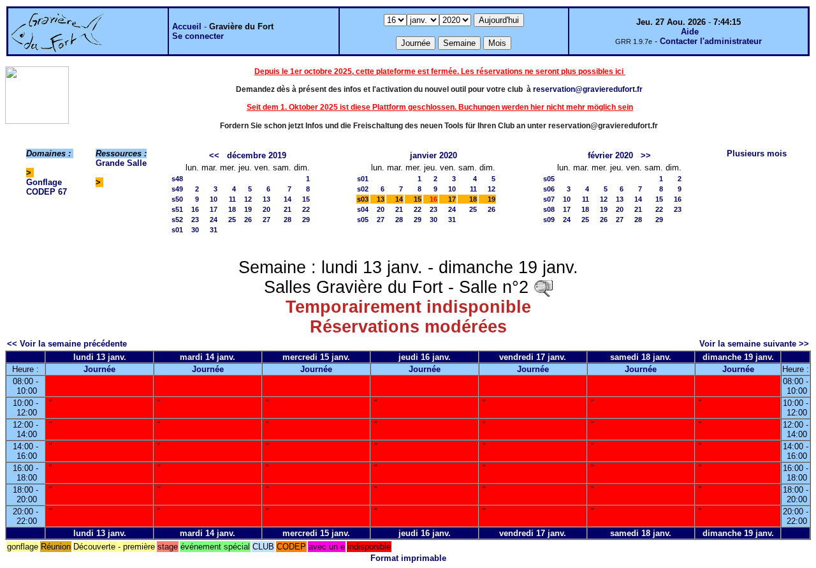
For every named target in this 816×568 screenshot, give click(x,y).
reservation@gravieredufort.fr (588, 89)
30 (195, 230)
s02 (362, 189)
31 (213, 230)
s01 (177, 230)
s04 (362, 209)
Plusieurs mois (757, 153)
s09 (549, 219)
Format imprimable (408, 558)
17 (213, 209)
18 (232, 209)
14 (287, 199)
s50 (177, 199)
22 (306, 209)
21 (287, 209)
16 (195, 209)
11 (232, 199)
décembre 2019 (256, 155)
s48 (177, 179)
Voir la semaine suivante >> (754, 343)
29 (306, 219)
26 (248, 219)
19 (248, 209)
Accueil (186, 26)
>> (646, 155)
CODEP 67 (46, 192)
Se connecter (198, 36)
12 (248, 199)
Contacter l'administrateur (711, 41)
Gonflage (44, 182)
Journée (99, 369)
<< (214, 155)
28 (287, 219)
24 (213, 219)
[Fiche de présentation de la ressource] (543, 287)
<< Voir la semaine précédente (67, 343)
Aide (690, 31)
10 (213, 199)
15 (306, 199)
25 (232, 219)
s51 (177, 209)
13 (266, 199)
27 (266, 219)
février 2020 (610, 155)
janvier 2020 (433, 155)
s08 (549, 209)
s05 (362, 219)
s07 (549, 199)
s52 (177, 219)
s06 (549, 189)
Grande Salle (121, 163)
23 (195, 219)
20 (266, 209)
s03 (362, 199)
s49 (177, 189)
